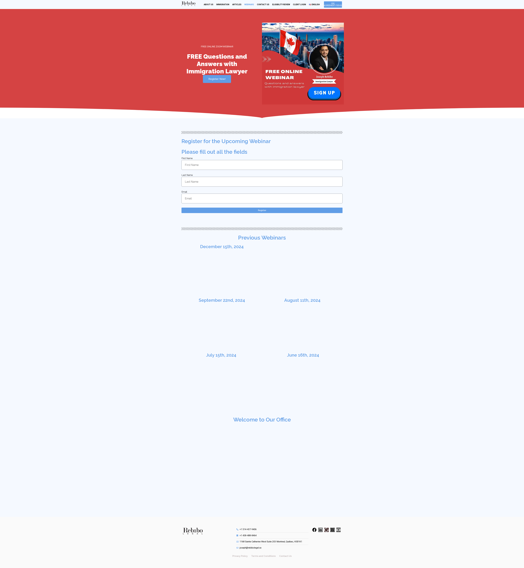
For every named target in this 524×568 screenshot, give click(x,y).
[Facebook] (314, 530)
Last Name (187, 175)
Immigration (222, 4)
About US (208, 4)
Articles (236, 4)
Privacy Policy (240, 556)
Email (184, 192)
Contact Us (263, 4)
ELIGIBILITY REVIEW (281, 4)
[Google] (326, 530)
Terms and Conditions (263, 556)
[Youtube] (338, 530)
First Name (187, 158)
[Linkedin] (320, 530)
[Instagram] (332, 530)
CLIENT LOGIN (299, 4)
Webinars (249, 4)
